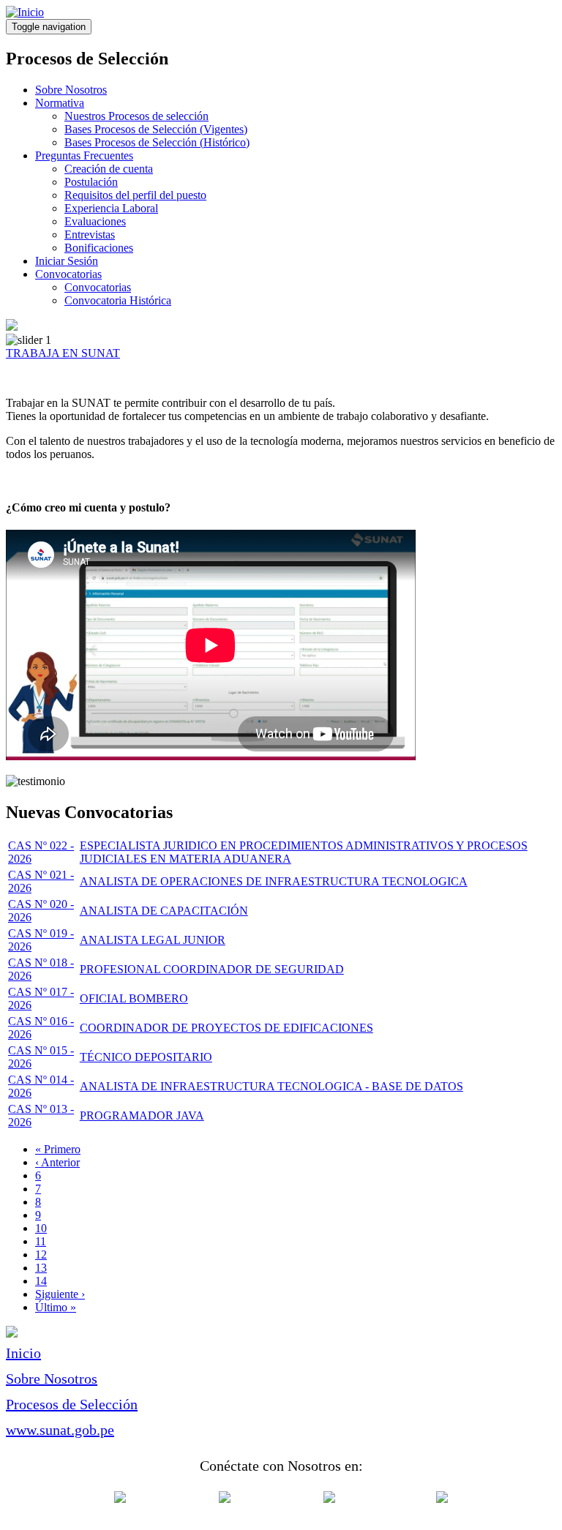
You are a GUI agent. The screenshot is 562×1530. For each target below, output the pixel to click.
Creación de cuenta (108, 168)
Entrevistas (89, 234)
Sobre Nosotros (71, 89)
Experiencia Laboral (111, 208)
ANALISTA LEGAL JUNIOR (152, 940)
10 (41, 1228)
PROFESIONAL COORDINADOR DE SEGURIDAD (212, 969)
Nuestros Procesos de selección (136, 116)
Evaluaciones (95, 221)
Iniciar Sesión (66, 261)
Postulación (91, 182)
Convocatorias (68, 274)
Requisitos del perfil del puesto (135, 195)
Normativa (59, 103)
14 (41, 1281)
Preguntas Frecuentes (84, 155)
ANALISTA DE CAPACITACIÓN (164, 910)
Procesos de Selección (72, 1404)
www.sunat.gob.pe (60, 1430)
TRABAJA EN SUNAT (63, 353)
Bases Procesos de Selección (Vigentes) (155, 129)
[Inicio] (25, 12)
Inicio (23, 1353)
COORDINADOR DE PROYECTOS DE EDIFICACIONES (226, 1027)
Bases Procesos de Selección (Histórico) (157, 142)
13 (41, 1267)
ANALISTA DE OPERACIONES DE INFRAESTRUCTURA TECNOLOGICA (274, 881)
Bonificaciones (98, 247)
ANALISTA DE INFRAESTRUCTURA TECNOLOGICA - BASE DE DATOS (271, 1086)
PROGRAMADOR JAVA (142, 1115)
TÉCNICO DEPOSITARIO (146, 1057)
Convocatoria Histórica (117, 300)
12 (41, 1254)
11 (40, 1241)
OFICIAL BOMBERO (134, 998)
